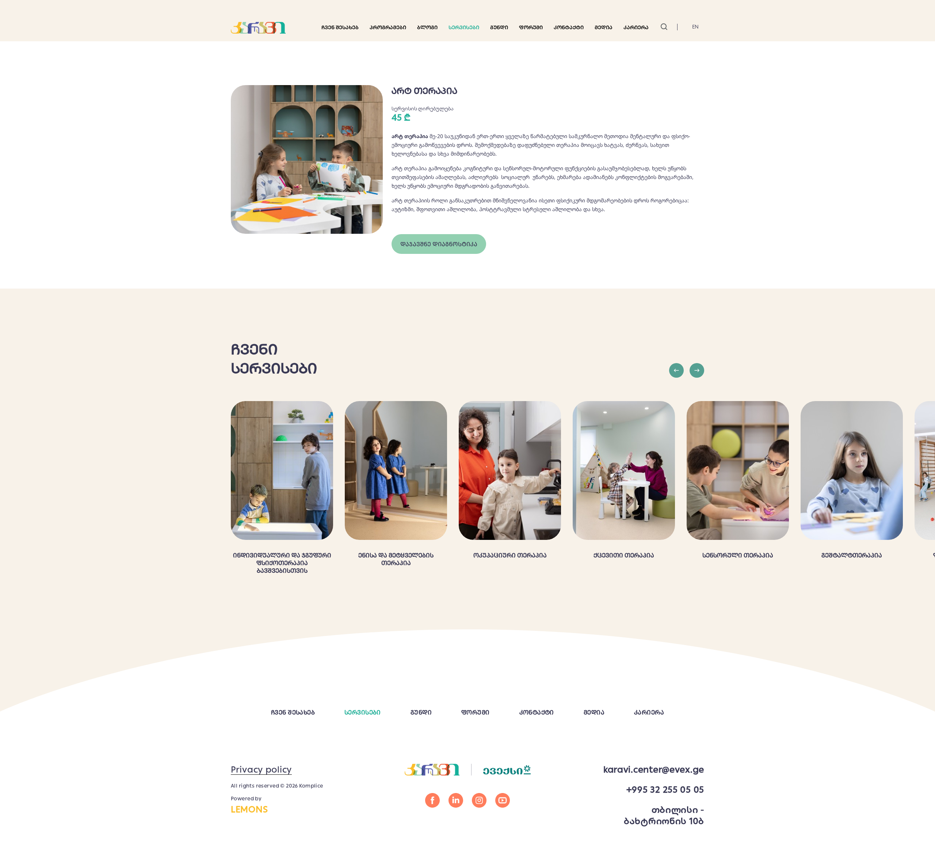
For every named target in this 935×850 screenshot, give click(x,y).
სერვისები (464, 27)
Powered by (249, 805)
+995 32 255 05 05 (665, 789)
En (695, 26)
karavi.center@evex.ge (653, 769)
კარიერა (636, 27)
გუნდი (499, 27)
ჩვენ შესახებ (340, 27)
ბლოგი (427, 27)
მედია (594, 712)
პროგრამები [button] (388, 27)
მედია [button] (603, 27)
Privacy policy (261, 769)
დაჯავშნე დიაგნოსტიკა (438, 244)
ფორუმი (531, 27)
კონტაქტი (569, 27)
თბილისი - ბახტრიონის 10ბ (664, 815)
